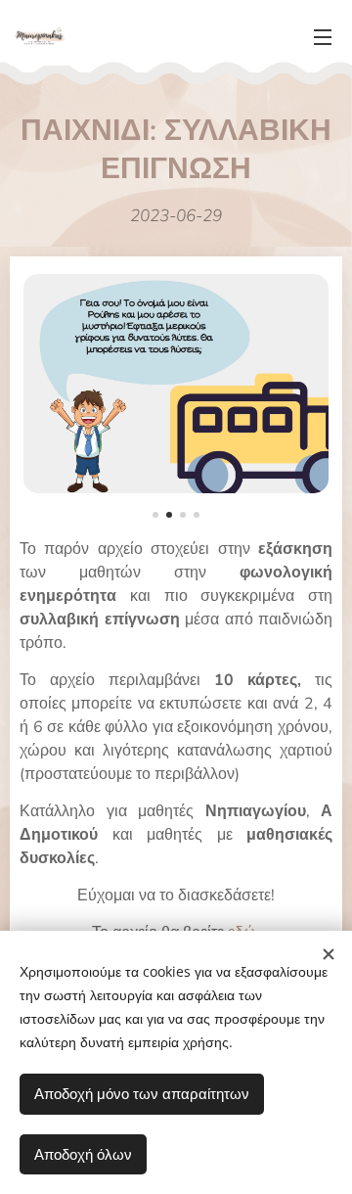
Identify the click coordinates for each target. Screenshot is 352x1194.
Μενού (322, 36)
